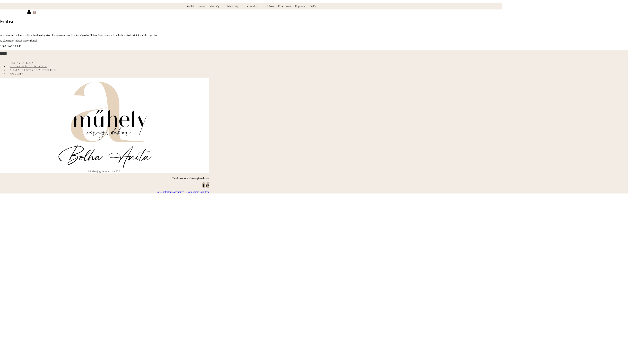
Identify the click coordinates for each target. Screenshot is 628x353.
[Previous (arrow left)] (5, 176)
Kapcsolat (17, 73)
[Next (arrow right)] (622, 176)
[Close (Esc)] (624, 3)
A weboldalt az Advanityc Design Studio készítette (183, 192)
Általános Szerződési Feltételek (33, 70)
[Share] (617, 3)
